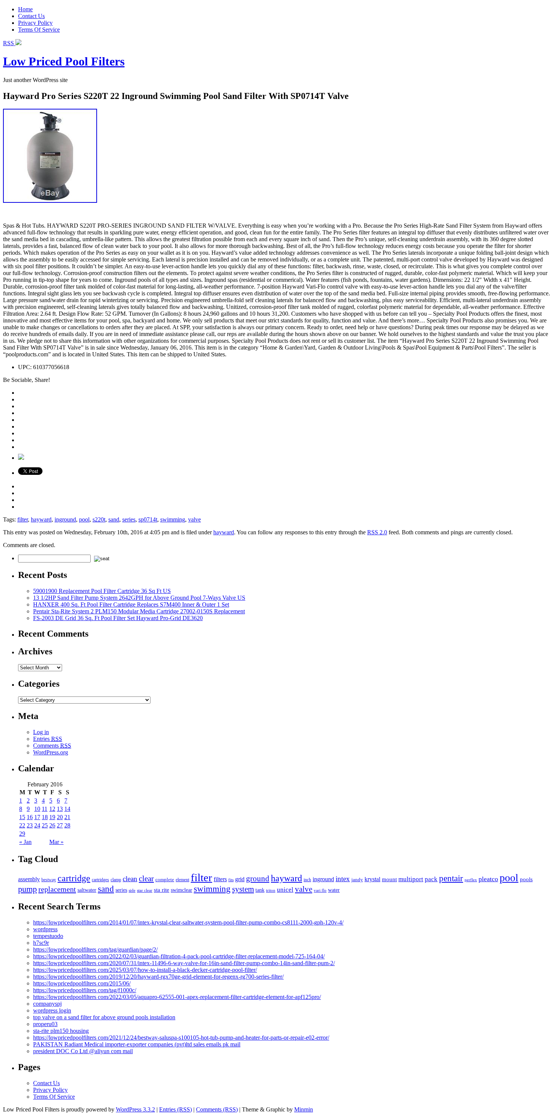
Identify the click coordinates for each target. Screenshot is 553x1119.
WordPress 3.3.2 (135, 1109)
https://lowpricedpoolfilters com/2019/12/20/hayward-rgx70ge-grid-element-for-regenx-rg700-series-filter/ (158, 976)
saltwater (86, 890)
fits (231, 880)
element (182, 879)
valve (194, 519)
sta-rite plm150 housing (61, 1031)
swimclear (181, 890)
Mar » (56, 842)
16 (30, 817)
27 (60, 825)
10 (37, 809)
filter (22, 519)
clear (146, 878)
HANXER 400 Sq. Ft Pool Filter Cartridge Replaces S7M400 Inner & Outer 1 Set (131, 604)
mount (389, 879)
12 (52, 809)
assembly (29, 879)
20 (60, 817)
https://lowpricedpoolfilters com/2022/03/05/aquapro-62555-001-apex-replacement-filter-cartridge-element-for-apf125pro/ (177, 997)
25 (45, 825)
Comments (52, 745)
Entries (47, 739)
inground (65, 519)
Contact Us (31, 16)
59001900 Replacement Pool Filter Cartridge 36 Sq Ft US (102, 591)
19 (52, 817)
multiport (410, 879)
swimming (172, 519)
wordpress (45, 929)
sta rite (161, 889)
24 (37, 825)
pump (27, 889)
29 (22, 833)
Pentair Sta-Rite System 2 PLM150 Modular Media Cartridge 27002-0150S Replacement (139, 611)
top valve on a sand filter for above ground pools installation (104, 1017)
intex (343, 879)
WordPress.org (50, 752)
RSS (9, 43)
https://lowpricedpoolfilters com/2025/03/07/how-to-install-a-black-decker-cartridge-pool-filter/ (145, 970)
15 (22, 817)
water (334, 890)
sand (113, 519)
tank (259, 890)
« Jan (25, 842)
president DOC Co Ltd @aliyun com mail (83, 1051)
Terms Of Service (39, 29)
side (132, 890)
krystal (372, 879)
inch (307, 879)
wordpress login (52, 1010)
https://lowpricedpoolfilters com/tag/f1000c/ (84, 990)
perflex (471, 879)
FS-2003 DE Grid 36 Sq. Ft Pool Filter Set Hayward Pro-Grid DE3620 (118, 618)
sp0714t (147, 519)
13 (60, 809)
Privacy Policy (35, 23)
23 (30, 825)
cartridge (74, 878)
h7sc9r (41, 943)
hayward (41, 519)
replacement (57, 889)
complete (164, 879)
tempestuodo (48, 936)
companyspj (47, 1003)
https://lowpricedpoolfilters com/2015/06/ (82, 983)
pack (431, 879)
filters (220, 879)
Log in (41, 732)
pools (526, 879)
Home (25, 9)
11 (44, 809)
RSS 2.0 (377, 532)
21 (67, 817)
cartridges (100, 879)
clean (130, 879)
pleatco (488, 879)
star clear (144, 890)
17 (37, 817)
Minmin (303, 1109)
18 (45, 817)
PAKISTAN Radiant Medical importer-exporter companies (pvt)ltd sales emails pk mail (136, 1044)
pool (84, 519)
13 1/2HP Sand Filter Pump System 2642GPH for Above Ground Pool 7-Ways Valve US (139, 597)
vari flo (320, 890)
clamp (116, 879)
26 (52, 825)
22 (22, 825)
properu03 (45, 1024)
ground (257, 878)
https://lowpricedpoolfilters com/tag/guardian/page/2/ (95, 949)
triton (270, 890)
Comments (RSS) (217, 1109)
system (243, 889)
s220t (99, 519)
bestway (48, 879)
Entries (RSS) (175, 1109)
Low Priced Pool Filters (64, 61)
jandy (357, 879)
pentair (451, 878)
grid (240, 879)
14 (67, 809)
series (128, 519)
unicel (285, 889)
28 (67, 825)
